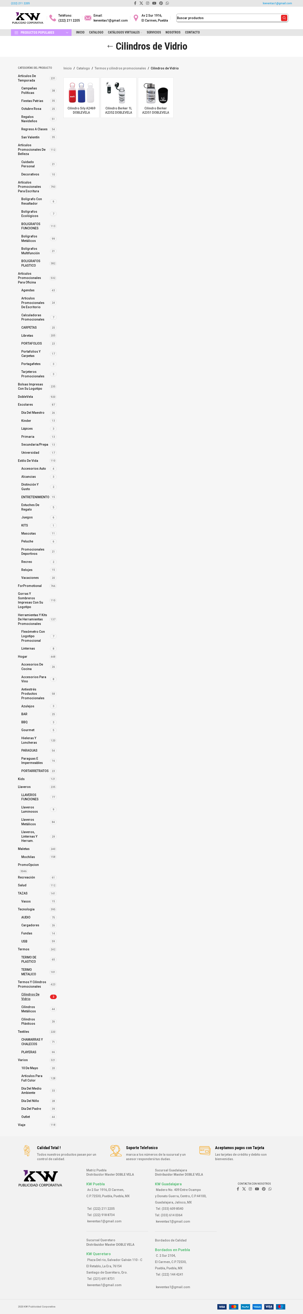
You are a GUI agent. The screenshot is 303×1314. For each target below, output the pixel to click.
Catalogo (83, 68)
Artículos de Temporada (27, 78)
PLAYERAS (28, 1052)
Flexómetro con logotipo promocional (33, 636)
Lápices (27, 428)
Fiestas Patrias (32, 101)
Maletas (24, 849)
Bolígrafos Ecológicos (29, 214)
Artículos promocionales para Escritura (29, 187)
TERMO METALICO (28, 972)
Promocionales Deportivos (32, 552)
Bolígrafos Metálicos (29, 238)
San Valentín (30, 137)
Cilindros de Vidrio (30, 997)
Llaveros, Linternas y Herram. (29, 836)
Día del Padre (31, 1108)
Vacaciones (30, 578)
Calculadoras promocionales (32, 317)
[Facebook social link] (238, 1189)
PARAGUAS (29, 750)
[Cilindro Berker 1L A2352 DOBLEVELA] (118, 92)
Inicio (67, 68)
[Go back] (110, 46)
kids (21, 779)
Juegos (27, 517)
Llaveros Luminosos (29, 809)
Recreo (26, 562)
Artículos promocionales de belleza (32, 149)
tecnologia (26, 909)
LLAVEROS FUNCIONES (30, 797)
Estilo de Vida (28, 460)
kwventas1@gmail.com (277, 3)
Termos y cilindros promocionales (32, 984)
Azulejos (27, 706)
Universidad (30, 452)
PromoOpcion (28, 865)
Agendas (28, 290)
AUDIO (26, 917)
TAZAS (23, 893)
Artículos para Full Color (31, 1078)
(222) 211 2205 (20, 3)
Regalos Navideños (29, 119)
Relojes (27, 570)
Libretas (27, 335)
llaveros (24, 787)
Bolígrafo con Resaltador (31, 201)
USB (24, 941)
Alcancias (28, 476)
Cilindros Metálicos (28, 1009)
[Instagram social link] (250, 1189)
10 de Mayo (29, 1068)
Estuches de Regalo (30, 507)
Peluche (27, 541)
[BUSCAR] (284, 18)
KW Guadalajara (168, 1184)
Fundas (26, 933)
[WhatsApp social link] (270, 1189)
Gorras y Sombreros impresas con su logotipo (30, 600)
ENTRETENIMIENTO (35, 497)
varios (23, 1060)
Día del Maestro (32, 412)
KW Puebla (95, 1184)
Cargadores (30, 925)
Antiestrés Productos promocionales (32, 694)
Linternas (28, 648)
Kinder (26, 421)
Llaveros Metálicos (28, 822)
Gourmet (27, 730)
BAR (24, 714)
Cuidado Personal (28, 164)
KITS (24, 525)
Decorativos (30, 174)
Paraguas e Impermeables (32, 761)
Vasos (26, 901)
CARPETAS (29, 327)
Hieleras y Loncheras (29, 740)
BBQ (24, 722)
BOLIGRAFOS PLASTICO (30, 263)
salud (22, 885)
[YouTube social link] (256, 1189)
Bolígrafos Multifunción (30, 251)
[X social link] (244, 1189)
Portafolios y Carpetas (31, 354)
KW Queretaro (98, 1254)
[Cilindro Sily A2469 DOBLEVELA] (81, 92)
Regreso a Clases (34, 129)
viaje (21, 1125)
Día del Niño (30, 1101)
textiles (23, 1031)
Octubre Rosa (31, 109)
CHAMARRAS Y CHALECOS (32, 1042)
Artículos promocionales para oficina (29, 278)
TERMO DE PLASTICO (28, 960)
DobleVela (25, 396)
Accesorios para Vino (33, 679)
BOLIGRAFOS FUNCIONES (30, 226)
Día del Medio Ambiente (31, 1091)
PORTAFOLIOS (31, 343)
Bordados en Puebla (172, 1250)
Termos (23, 949)
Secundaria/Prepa (34, 444)
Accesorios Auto (33, 468)
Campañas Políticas (29, 90)
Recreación (26, 877)
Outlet (25, 1117)
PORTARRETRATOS (35, 771)
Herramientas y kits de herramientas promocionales (32, 619)
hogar (22, 656)
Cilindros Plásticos (28, 1022)
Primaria (27, 436)
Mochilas (28, 857)
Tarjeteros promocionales (32, 374)
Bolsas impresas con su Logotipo (30, 387)
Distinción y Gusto (30, 487)
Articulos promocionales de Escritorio (32, 302)
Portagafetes (31, 364)
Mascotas (28, 533)
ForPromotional (30, 586)
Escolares (25, 404)
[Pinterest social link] (263, 1189)
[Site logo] (28, 18)
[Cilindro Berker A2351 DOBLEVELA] (156, 92)
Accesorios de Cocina (32, 667)
